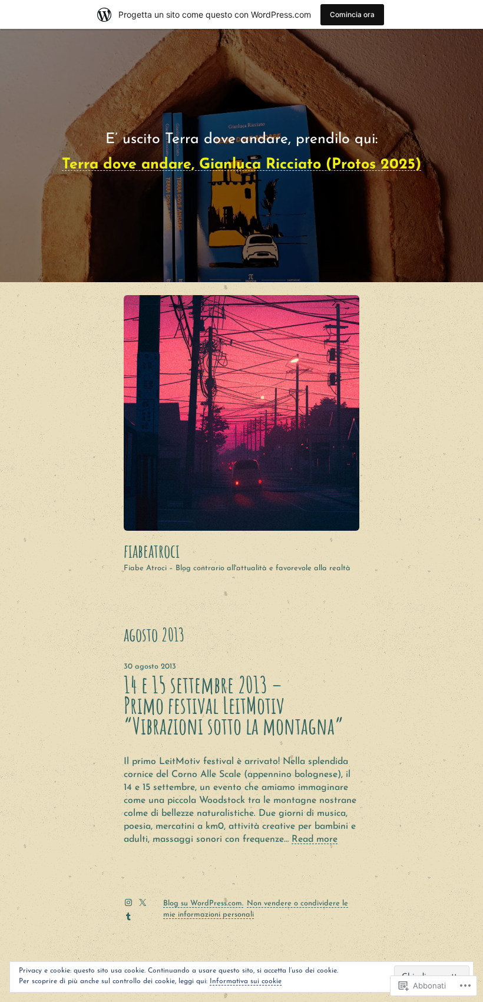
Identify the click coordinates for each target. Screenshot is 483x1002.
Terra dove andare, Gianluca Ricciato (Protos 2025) (241, 164)
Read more (315, 839)
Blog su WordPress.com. (203, 903)
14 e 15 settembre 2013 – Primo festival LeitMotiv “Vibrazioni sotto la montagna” (233, 705)
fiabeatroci (152, 551)
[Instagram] (128, 902)
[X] (142, 902)
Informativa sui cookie (246, 981)
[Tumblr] (128, 916)
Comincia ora (352, 14)
